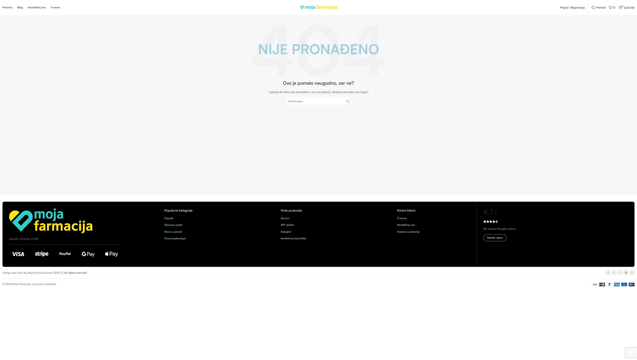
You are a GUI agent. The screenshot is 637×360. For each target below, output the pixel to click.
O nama (402, 218)
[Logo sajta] (318, 7)
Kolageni (286, 231)
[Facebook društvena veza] (608, 272)
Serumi (285, 218)
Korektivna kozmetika (293, 238)
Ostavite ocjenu (495, 237)
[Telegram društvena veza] (626, 272)
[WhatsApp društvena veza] (620, 272)
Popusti (168, 218)
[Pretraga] (348, 101)
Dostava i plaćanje (408, 231)
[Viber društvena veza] (632, 272)
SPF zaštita (287, 224)
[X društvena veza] (614, 272)
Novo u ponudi (173, 231)
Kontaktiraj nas (406, 224)
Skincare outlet (173, 224)
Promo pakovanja (175, 238)
